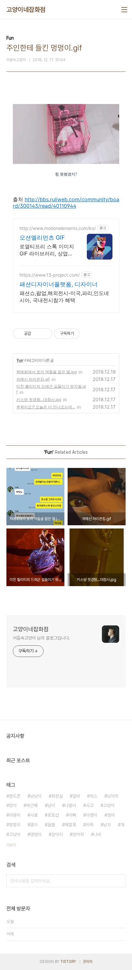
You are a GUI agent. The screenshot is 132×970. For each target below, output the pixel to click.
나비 (97, 834)
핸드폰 (15, 796)
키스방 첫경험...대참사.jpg (38, 399)
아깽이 (91, 815)
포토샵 (53, 815)
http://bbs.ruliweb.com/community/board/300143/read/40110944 (66, 202)
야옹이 (15, 815)
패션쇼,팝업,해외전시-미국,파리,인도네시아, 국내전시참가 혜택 (64, 296)
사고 (90, 805)
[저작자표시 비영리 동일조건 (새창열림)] (88, 333)
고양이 (109, 805)
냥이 (51, 805)
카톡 (90, 824)
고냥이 (15, 834)
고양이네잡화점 (26, 9)
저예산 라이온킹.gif (33, 379)
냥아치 (113, 796)
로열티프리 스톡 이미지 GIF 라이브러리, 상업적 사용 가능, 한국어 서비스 (47, 250)
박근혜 (32, 805)
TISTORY (68, 961)
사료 (34, 815)
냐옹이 (70, 805)
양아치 (78, 834)
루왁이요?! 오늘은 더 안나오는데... (45, 406)
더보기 (11, 845)
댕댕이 (36, 834)
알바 (76, 796)
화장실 (57, 796)
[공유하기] (37, 333)
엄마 (111, 815)
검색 (119, 881)
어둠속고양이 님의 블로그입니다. (41, 638)
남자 (107, 824)
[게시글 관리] (45, 333)
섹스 (93, 796)
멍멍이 (15, 824)
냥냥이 (36, 796)
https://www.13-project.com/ (50, 275)
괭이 (34, 824)
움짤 (51, 824)
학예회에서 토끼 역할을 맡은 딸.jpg (46, 371)
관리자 (88, 961)
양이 (13, 805)
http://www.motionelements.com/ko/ (58, 228)
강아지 (57, 834)
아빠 (72, 815)
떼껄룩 (70, 824)
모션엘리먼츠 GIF (42, 237)
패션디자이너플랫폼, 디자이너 (59, 284)
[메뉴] (124, 9)
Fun (20, 360)
